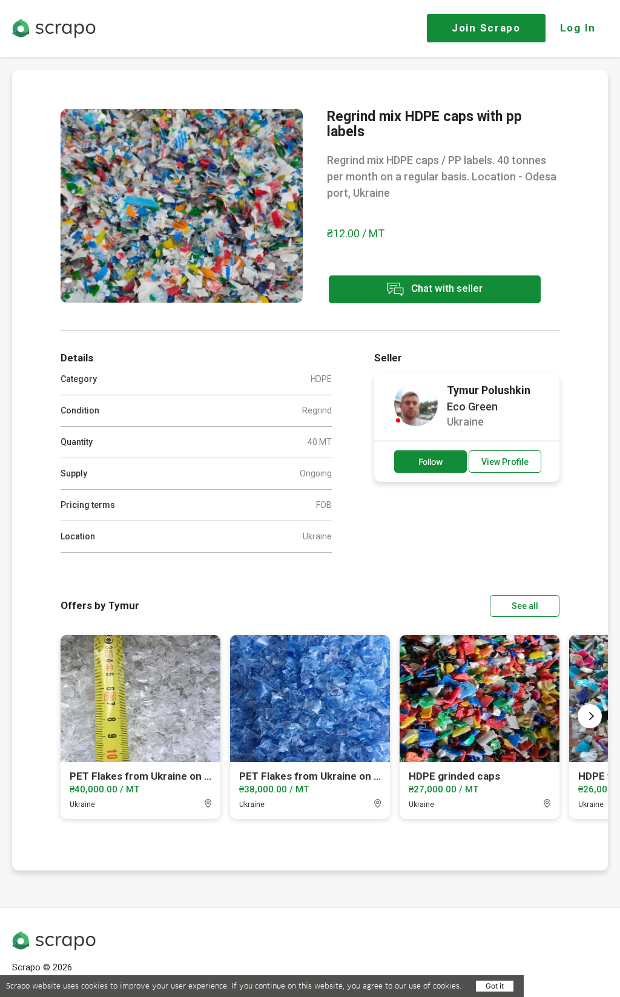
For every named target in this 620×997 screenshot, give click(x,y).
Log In (578, 28)
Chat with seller (446, 288)
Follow (430, 461)
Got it (495, 985)
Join (486, 28)
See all (525, 606)
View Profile (505, 462)
